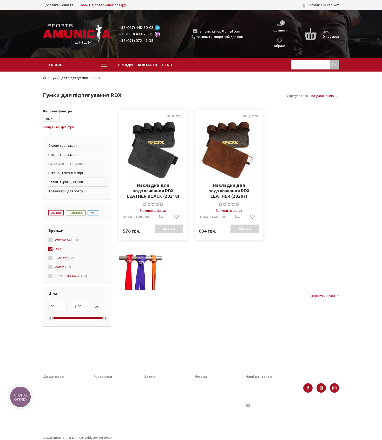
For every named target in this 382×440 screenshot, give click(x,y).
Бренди (125, 65)
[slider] (153, 204)
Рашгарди (203, 413)
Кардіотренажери (62, 154)
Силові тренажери (62, 145)
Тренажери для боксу (65, 191)
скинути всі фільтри (58, 127)
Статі (167, 65)
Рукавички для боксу (110, 392)
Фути (148, 425)
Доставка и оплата (58, 5)
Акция (56, 212)
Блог (46, 392)
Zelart (63, 267)
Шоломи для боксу (159, 384)
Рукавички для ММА (110, 384)
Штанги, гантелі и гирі (65, 173)
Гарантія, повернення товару (103, 5)
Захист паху (153, 392)
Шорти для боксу (209, 384)
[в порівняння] (164, 216)
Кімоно (200, 421)
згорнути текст (323, 295)
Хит (93, 212)
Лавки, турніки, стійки (65, 182)
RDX (49, 118)
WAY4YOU (67, 239)
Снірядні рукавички (109, 401)
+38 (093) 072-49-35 (136, 40)
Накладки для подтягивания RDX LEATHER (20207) (228, 191)
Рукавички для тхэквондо (114, 425)
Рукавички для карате (111, 409)
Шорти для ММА (208, 392)
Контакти (147, 65)
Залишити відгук (153, 210)
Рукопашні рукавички (110, 417)
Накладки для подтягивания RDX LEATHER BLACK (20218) (153, 191)
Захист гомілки (156, 401)
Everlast (64, 258)
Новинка (76, 212)
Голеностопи (154, 409)
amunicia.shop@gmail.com (220, 31)
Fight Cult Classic (71, 276)
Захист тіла (153, 417)
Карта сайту (52, 409)
